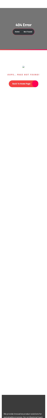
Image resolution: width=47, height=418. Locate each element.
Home (17, 32)
